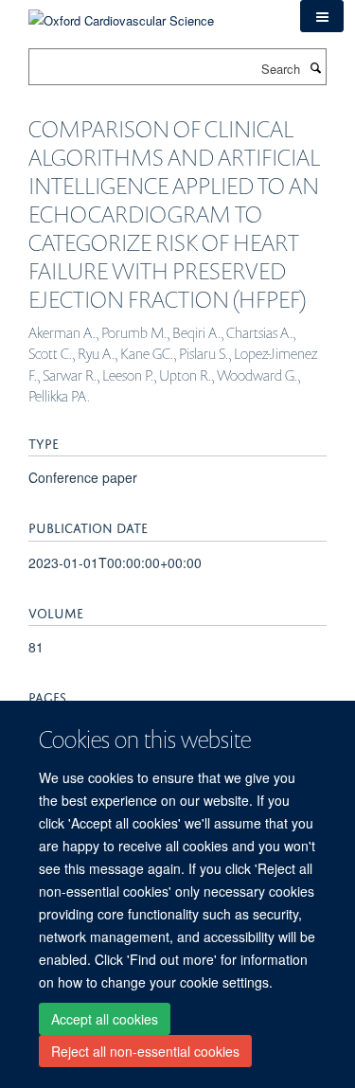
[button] (322, 16)
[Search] (315, 67)
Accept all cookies (104, 1018)
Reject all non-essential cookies (145, 1051)
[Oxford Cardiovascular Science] (121, 14)
